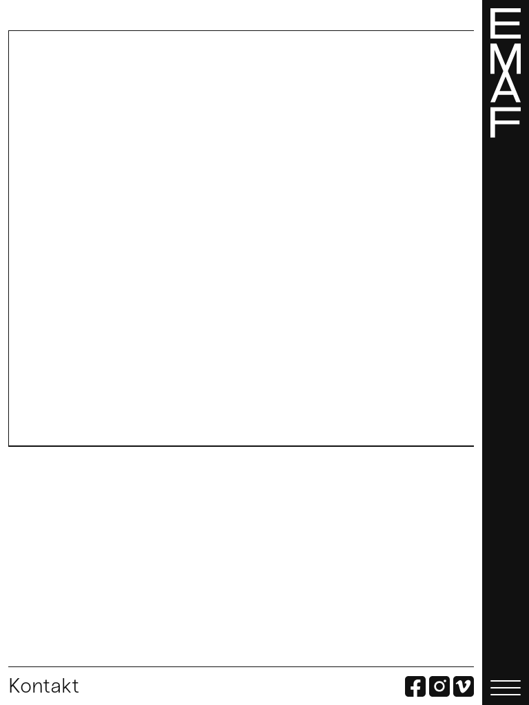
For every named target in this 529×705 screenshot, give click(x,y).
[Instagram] (439, 688)
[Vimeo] (463, 688)
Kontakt (43, 685)
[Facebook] (415, 688)
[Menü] (505, 352)
